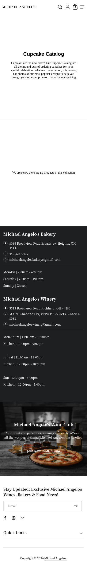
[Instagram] (13, 518)
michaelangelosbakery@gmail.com (35, 259)
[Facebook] (5, 518)
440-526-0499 (18, 253)
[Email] (22, 518)
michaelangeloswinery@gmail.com (35, 324)
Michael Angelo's (55, 558)
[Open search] (60, 7)
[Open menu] (82, 7)
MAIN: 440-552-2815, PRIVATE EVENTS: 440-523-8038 (44, 316)
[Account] (67, 7)
